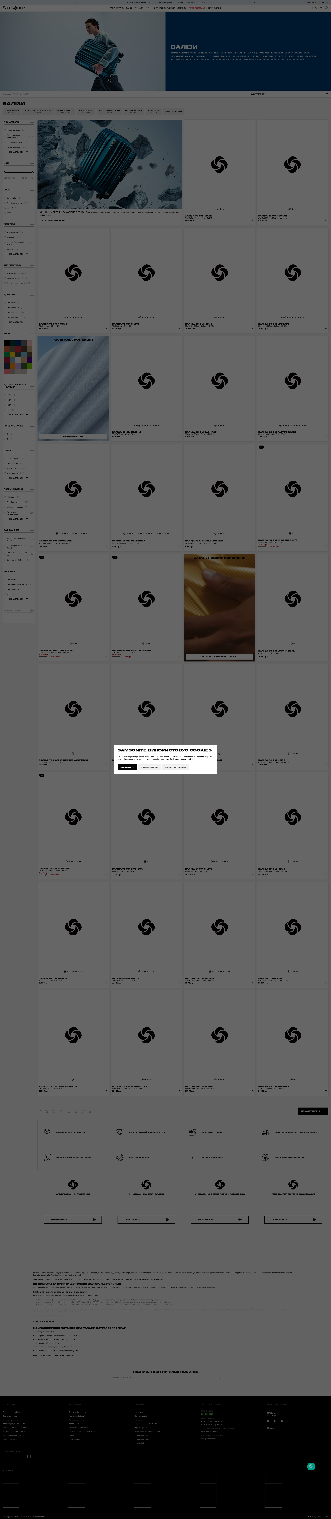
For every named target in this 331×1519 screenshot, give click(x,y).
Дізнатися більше (175, 767)
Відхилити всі (149, 767)
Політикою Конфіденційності (183, 759)
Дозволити (127, 767)
